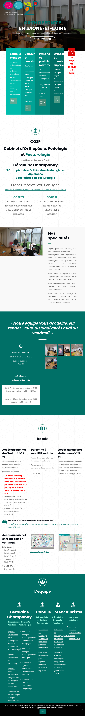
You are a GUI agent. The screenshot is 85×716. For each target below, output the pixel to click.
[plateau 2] (64, 350)
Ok (43, 712)
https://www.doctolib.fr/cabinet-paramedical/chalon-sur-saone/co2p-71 (35, 190)
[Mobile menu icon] (81, 8)
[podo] (77, 350)
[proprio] (51, 363)
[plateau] (51, 350)
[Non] (82, 709)
